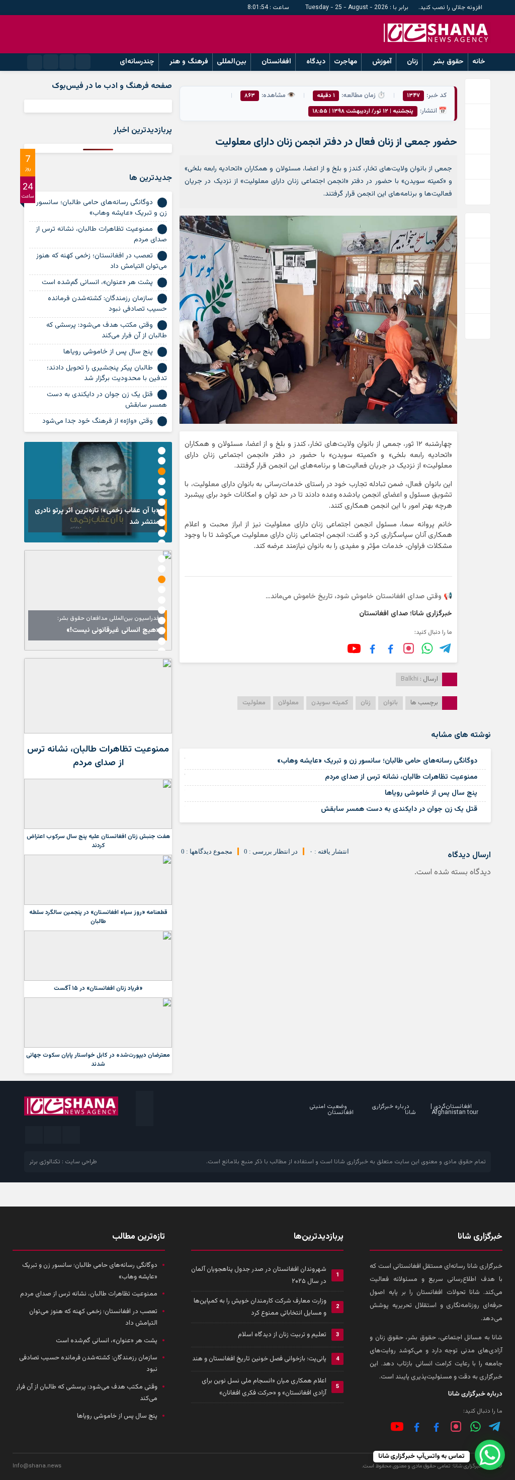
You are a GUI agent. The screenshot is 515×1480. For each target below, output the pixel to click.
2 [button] (161, 461)
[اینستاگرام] (408, 648)
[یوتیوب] (354, 648)
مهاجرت (345, 61)
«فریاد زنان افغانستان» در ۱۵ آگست (98, 988)
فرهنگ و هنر (188, 61)
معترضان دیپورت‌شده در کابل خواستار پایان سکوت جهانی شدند (98, 1060)
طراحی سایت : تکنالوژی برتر (63, 1161)
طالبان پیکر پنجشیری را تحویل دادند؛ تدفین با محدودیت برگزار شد (107, 373)
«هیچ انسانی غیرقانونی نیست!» (112, 630)
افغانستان (276, 61)
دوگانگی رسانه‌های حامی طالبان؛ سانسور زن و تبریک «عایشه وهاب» (377, 761)
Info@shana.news (37, 1466)
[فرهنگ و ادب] (372, 648)
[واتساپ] (475, 1426)
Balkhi (409, 679)
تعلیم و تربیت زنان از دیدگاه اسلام (282, 1335)
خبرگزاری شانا (351, 1161)
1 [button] (161, 450)
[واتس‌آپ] (427, 648)
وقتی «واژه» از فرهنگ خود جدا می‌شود (97, 421)
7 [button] (161, 512)
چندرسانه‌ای (137, 61)
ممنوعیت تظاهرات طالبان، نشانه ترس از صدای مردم (401, 777)
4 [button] (161, 481)
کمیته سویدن (329, 703)
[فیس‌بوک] (390, 648)
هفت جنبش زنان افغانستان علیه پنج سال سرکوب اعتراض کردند (98, 841)
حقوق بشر (448, 61)
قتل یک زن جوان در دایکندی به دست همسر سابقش (399, 809)
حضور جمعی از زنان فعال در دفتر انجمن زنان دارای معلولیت (336, 142)
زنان (412, 61)
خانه (478, 61)
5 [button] (161, 492)
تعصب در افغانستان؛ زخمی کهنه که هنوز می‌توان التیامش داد (101, 261)
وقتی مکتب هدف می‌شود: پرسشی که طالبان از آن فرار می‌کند (106, 330)
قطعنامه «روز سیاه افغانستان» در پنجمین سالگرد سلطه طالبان (98, 917)
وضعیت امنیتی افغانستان (331, 1109)
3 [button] (161, 471)
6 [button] (161, 502)
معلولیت (254, 703)
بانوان (390, 703)
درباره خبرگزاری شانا (394, 1109)
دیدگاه (315, 61)
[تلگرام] (446, 648)
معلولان (288, 703)
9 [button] (161, 533)
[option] (98, 492)
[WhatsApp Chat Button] (490, 1455)
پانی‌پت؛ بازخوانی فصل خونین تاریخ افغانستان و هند (259, 1359)
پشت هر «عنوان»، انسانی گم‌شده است (97, 282)
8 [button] (161, 522)
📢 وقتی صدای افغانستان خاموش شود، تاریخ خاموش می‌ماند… (359, 596)
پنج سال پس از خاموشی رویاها (431, 793)
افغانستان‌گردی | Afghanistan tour (454, 1109)
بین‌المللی (231, 61)
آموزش (382, 61)
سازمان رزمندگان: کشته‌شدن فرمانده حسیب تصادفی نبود (107, 304)
